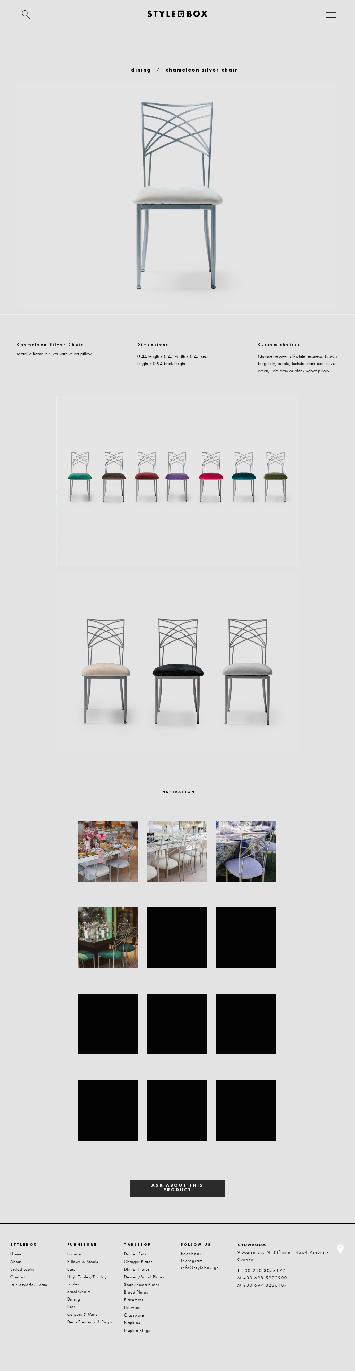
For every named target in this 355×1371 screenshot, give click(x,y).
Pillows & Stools (82, 1261)
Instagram (192, 1260)
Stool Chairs (79, 1291)
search (26, 14)
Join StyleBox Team (28, 1284)
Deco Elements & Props (89, 1322)
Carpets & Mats (82, 1314)
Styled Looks (22, 1269)
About (16, 1261)
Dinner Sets (135, 1254)
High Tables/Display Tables (87, 1280)
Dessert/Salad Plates (144, 1277)
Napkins (132, 1322)
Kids (71, 1306)
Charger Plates (138, 1261)
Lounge (74, 1254)
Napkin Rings (137, 1330)
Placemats (134, 1299)
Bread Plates (136, 1292)
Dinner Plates (137, 1269)
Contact (18, 1277)
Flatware (132, 1307)
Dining (73, 1299)
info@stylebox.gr (199, 1267)
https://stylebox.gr (177, 14)
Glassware (134, 1315)
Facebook (191, 1253)
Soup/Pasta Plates (142, 1284)
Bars (71, 1269)
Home (16, 1254)
